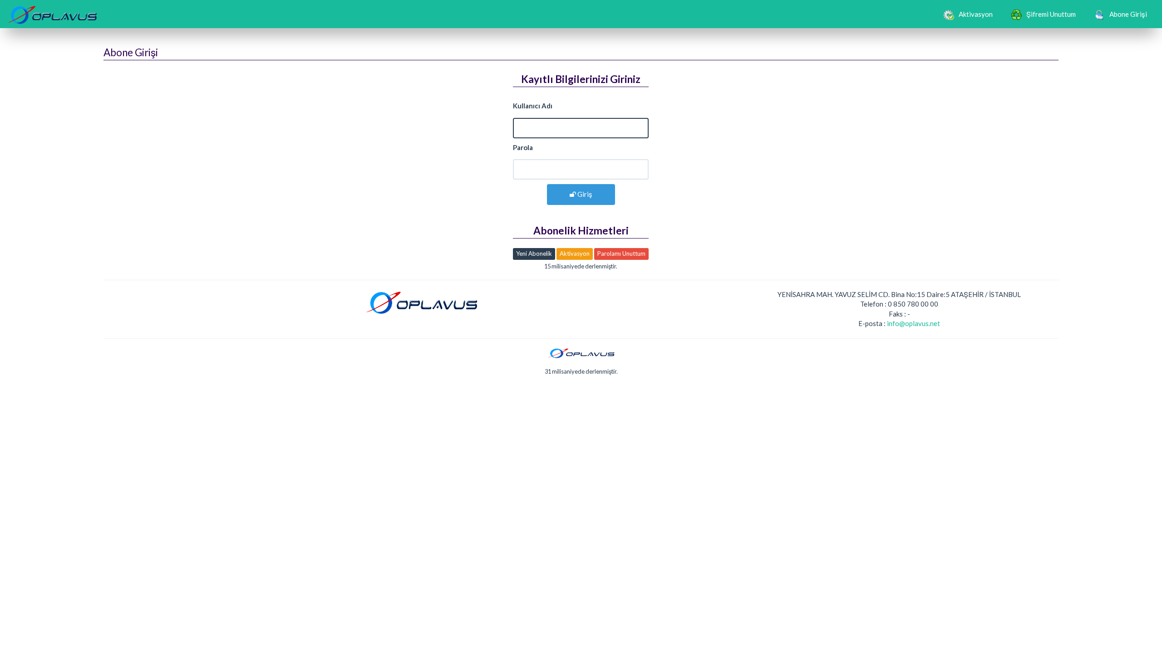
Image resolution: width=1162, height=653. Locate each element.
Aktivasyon (976, 14)
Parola (523, 147)
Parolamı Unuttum (621, 253)
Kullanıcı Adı (532, 106)
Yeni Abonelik (534, 253)
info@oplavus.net (913, 323)
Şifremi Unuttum (1051, 14)
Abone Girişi (1128, 14)
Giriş (584, 194)
